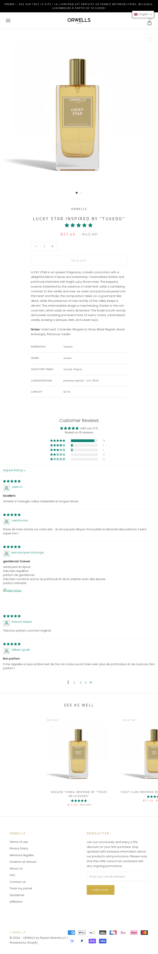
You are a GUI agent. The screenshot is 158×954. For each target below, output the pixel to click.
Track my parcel (21, 888)
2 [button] (74, 683)
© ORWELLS (18, 932)
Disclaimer (17, 895)
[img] (12, 481)
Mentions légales (22, 855)
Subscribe (100, 890)
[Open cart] (150, 23)
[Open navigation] (8, 20)
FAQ (12, 875)
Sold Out (79, 260)
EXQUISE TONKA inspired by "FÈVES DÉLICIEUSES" (79, 794)
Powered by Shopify (24, 942)
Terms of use (19, 842)
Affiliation (16, 902)
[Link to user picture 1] (12, 597)
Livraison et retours (23, 862)
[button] (79, 225)
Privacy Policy (19, 848)
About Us (16, 868)
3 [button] (80, 683)
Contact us (18, 882)
